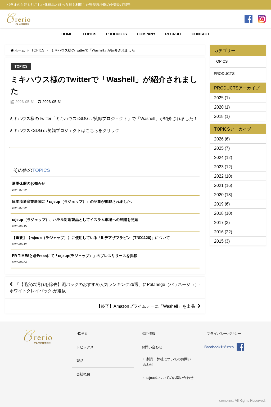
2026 (219, 139)
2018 (219, 116)
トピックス (85, 347)
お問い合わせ (152, 347)
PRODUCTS (116, 34)
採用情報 (148, 333)
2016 (219, 232)
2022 (219, 176)
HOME (67, 34)
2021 (219, 185)
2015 (219, 241)
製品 (79, 360)
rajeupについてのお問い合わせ (169, 377)
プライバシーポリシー (224, 333)
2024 (219, 157)
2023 (219, 167)
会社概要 (83, 374)
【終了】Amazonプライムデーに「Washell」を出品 (146, 306)
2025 (219, 98)
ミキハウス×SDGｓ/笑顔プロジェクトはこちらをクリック (64, 130)
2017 (219, 222)
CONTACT (201, 34)
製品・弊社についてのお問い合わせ (167, 361)
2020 (219, 107)
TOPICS (89, 34)
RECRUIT (173, 34)
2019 (219, 204)
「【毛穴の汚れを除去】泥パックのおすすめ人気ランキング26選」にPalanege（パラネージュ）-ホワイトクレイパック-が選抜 (105, 287)
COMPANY (146, 34)
